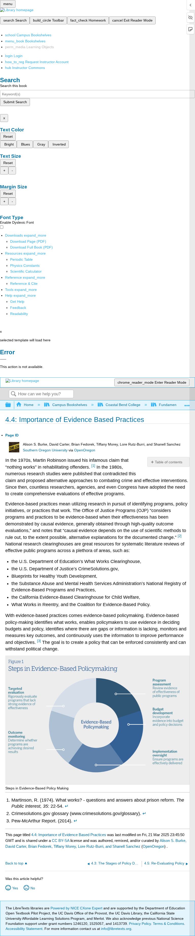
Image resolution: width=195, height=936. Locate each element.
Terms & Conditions (168, 924)
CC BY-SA (61, 840)
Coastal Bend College (123, 405)
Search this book (13, 86)
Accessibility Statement (24, 929)
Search (13, 394)
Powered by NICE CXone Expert (77, 908)
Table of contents (168, 462)
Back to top (14, 863)
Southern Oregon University (45, 450)
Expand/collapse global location (187, 403)
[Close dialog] (3, 359)
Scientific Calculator (26, 271)
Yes (15, 888)
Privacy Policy (140, 924)
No (32, 888)
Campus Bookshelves (69, 405)
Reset (8, 136)
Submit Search (15, 102)
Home (29, 405)
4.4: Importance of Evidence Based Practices (68, 835)
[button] (18, 308)
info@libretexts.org (115, 929)
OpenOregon (84, 450)
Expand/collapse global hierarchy (11, 405)
